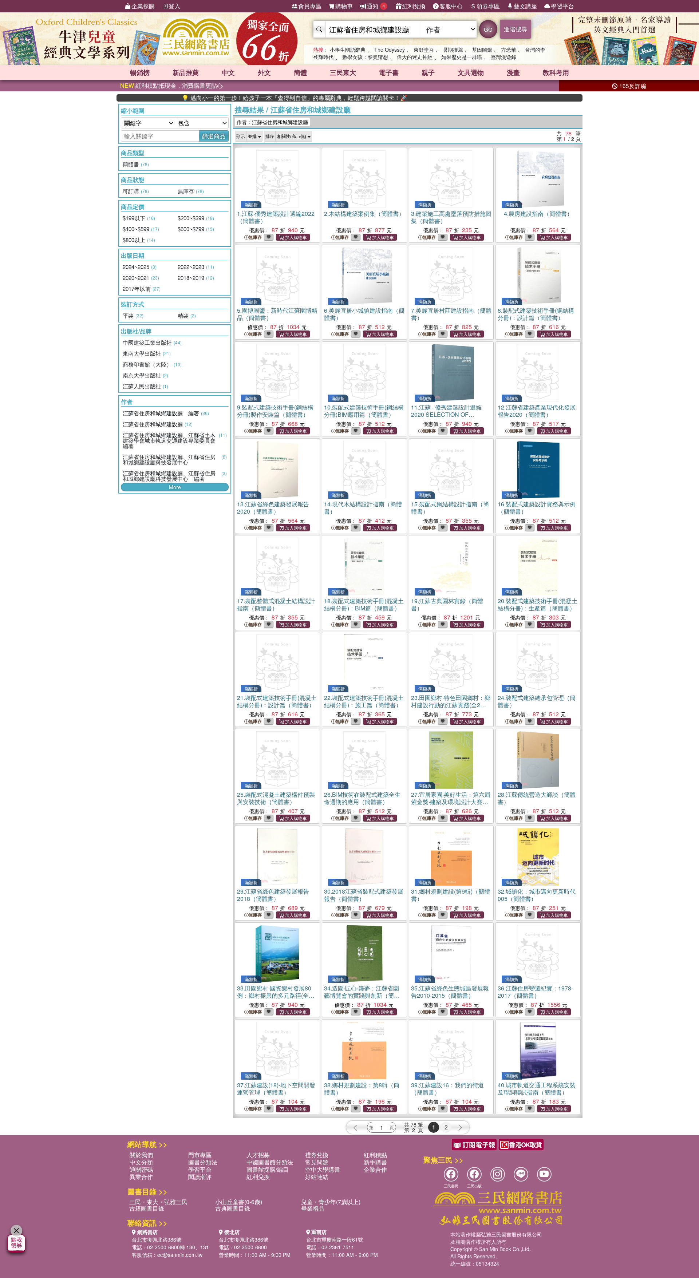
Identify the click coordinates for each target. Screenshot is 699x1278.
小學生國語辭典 (348, 49)
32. (537, 895)
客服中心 (451, 6)
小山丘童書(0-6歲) (238, 1202)
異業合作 (141, 1176)
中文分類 (141, 1162)
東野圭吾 (424, 49)
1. (276, 217)
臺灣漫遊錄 (503, 56)
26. (362, 798)
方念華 (508, 49)
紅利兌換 (414, 6)
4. (538, 213)
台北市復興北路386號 (156, 1239)
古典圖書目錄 (232, 1208)
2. (364, 213)
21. (277, 701)
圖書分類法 (202, 1162)
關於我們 (141, 1155)
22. (364, 701)
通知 (376, 6)
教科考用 (556, 72)
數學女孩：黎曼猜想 (365, 56)
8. (536, 314)
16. (537, 507)
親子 (428, 72)
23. (450, 704)
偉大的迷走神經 (415, 56)
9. (275, 411)
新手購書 (375, 1162)
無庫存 (255, 237)
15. (450, 507)
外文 (264, 72)
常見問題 (316, 1162)
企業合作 (375, 1169)
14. (363, 507)
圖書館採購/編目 (267, 1169)
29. (273, 895)
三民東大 (343, 72)
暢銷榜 (140, 72)
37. (276, 1088)
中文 (228, 72)
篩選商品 (213, 136)
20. (537, 604)
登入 (174, 6)
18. (364, 604)
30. (363, 895)
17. (276, 604)
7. (451, 314)
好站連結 (316, 1176)
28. (537, 798)
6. (364, 314)
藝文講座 (525, 6)
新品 (186, 72)
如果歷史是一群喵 (461, 56)
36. (535, 992)
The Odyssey (389, 49)
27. (450, 801)
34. (362, 995)
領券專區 (488, 6)
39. (447, 1088)
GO (488, 29)
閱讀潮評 (200, 1176)
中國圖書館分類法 (269, 1162)
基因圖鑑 (482, 49)
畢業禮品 (312, 1208)
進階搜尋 (515, 29)
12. (537, 411)
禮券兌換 (316, 1155)
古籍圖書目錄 (146, 1208)
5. (277, 314)
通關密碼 (141, 1169)
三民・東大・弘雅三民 (158, 1202)
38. (361, 1088)
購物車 (344, 6)
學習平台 (562, 6)
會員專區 (309, 6)
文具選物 (471, 72)
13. (273, 507)
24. (537, 701)
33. (276, 995)
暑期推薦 (453, 49)
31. (450, 895)
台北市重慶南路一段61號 (334, 1239)
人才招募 (258, 1155)
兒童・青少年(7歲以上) (330, 1202)
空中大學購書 (322, 1169)
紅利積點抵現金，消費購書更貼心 (171, 85)
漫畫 (513, 72)
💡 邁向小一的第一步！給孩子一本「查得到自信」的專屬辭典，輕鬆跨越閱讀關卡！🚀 (257, 98)
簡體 (300, 72)
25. (276, 798)
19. (447, 604)
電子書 (389, 72)
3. (451, 217)
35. (450, 992)
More (175, 487)
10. (364, 411)
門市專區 (200, 1155)
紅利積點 (375, 1155)
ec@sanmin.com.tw (179, 1254)
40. (537, 1088)
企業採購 (143, 6)
